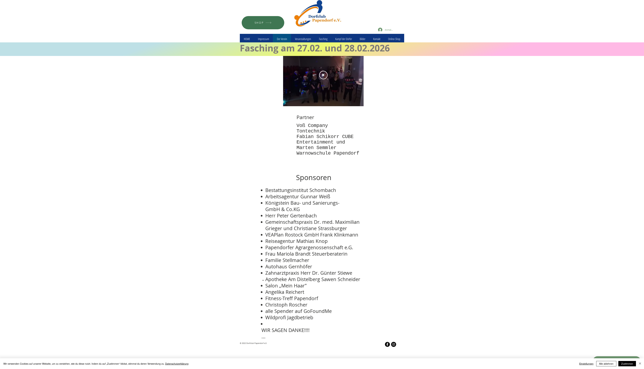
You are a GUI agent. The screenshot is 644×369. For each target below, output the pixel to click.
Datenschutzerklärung (177, 363)
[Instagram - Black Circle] (393, 344)
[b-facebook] (387, 344)
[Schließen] (640, 363)
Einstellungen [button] (586, 363)
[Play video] (323, 75)
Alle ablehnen (606, 363)
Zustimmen (627, 363)
